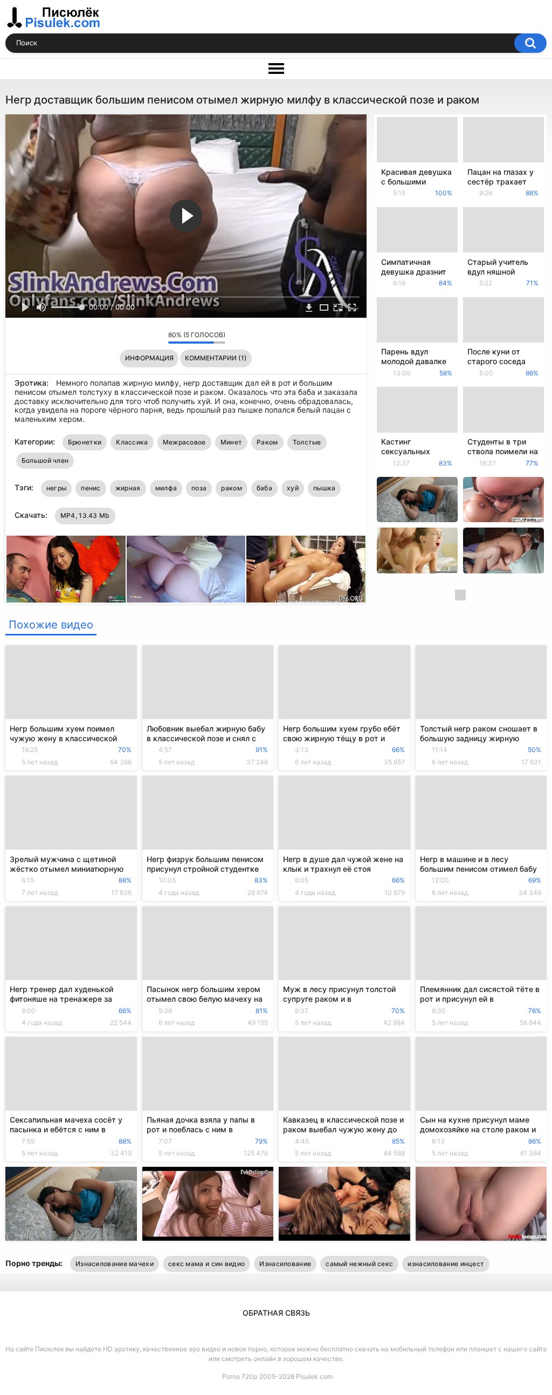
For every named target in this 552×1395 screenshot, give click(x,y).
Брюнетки (84, 442)
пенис (91, 488)
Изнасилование (285, 1264)
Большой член (45, 460)
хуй (293, 488)
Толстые (307, 442)
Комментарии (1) (216, 358)
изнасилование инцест (446, 1264)
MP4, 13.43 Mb (85, 515)
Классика (132, 442)
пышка (324, 488)
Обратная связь (276, 1312)
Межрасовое (184, 442)
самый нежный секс (359, 1264)
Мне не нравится (157, 337)
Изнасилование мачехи (114, 1264)
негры (56, 488)
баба (264, 488)
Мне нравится (143, 337)
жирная (128, 488)
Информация (149, 358)
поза (198, 488)
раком (231, 488)
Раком (267, 442)
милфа (166, 488)
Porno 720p (239, 1376)
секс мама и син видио (206, 1264)
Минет (231, 442)
